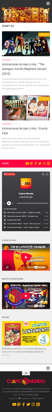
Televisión (6, 60)
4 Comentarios (44, 35)
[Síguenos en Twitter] (39, 163)
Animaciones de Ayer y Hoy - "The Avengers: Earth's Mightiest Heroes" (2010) (24, 69)
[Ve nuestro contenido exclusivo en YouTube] (27, 163)
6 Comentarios (44, 99)
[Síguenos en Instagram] (44, 163)
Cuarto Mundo (27, 388)
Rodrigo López (33, 394)
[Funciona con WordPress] (19, 398)
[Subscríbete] (48, 163)
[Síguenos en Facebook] (35, 163)
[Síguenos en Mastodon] (31, 163)
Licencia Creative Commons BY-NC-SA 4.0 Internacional (27, 391)
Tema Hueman (38, 398)
